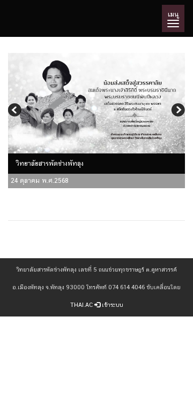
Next (177, 111)
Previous (16, 111)
